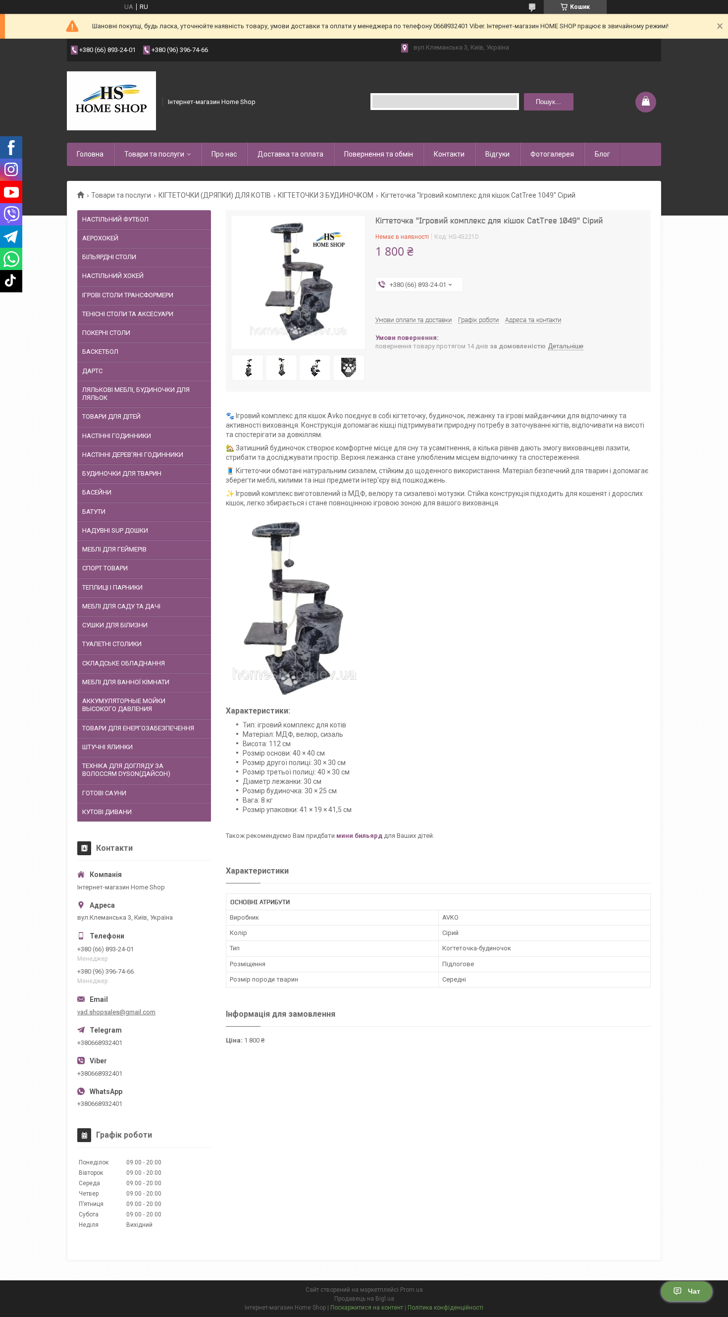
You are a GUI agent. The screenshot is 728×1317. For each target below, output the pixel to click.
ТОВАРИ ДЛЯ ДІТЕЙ (111, 416)
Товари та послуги (154, 154)
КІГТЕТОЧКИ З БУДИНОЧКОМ (325, 195)
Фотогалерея (552, 154)
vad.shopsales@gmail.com (116, 1012)
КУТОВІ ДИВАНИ (107, 812)
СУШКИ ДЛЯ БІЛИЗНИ (115, 625)
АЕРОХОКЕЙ (100, 238)
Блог (602, 154)
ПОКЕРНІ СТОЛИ (106, 332)
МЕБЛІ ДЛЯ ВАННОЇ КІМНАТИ (125, 682)
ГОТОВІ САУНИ (104, 793)
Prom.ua (411, 1289)
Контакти (449, 154)
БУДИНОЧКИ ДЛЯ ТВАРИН (121, 473)
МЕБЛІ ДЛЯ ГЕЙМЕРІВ (114, 549)
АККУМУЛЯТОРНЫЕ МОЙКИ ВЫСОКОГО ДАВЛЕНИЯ (123, 705)
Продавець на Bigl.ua (364, 1298)
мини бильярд (359, 835)
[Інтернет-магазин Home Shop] (111, 101)
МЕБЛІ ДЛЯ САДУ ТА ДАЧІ (121, 606)
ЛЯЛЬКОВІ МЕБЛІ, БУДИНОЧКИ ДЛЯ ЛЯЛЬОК (136, 393)
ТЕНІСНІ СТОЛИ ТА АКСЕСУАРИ (127, 314)
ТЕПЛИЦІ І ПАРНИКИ (112, 587)
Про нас (224, 154)
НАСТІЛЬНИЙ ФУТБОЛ (115, 219)
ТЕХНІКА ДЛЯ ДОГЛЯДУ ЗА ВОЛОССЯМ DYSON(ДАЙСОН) (126, 769)
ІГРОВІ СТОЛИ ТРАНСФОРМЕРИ (127, 295)
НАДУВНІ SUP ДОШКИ (115, 530)
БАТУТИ (93, 511)
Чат (694, 1291)
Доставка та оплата (290, 154)
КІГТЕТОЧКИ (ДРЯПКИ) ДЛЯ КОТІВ (214, 195)
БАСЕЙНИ (96, 492)
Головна (90, 154)
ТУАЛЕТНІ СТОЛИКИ (112, 644)
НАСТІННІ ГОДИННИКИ (116, 435)
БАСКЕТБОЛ (100, 351)
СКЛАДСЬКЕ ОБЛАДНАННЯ (123, 663)
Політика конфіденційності (445, 1307)
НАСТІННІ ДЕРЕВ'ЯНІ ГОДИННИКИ (132, 454)
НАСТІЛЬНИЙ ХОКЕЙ (113, 275)
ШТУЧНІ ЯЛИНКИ (107, 747)
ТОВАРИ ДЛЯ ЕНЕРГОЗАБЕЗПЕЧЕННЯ (138, 728)
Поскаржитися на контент (366, 1307)
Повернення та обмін (378, 154)
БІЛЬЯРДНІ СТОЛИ (109, 257)
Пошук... (548, 102)
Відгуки (497, 154)
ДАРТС (92, 371)
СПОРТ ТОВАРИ (105, 568)
